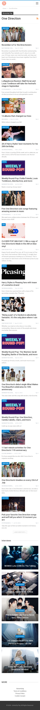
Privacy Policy (20, 693)
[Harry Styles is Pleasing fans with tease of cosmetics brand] (13, 272)
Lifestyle (5, 431)
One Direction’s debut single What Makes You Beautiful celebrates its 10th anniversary (20, 387)
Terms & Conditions (20, 691)
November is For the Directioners (16, 45)
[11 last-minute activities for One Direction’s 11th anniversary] (13, 437)
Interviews (20, 561)
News (4, 162)
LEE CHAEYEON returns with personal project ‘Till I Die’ (20, 642)
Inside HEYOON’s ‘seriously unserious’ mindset (20, 668)
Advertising (20, 688)
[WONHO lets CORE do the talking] (20, 558)
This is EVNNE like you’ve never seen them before (20, 616)
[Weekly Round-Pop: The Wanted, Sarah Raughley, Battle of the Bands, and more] (13, 341)
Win (3, 224)
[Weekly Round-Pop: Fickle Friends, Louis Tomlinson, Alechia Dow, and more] (13, 168)
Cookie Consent (20, 696)
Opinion (5, 99)
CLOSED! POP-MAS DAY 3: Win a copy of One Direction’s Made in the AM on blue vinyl (20, 243)
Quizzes (5, 498)
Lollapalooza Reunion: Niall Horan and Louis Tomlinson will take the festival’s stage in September (19, 83)
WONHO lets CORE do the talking (20, 566)
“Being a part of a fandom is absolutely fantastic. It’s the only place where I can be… (19, 317)
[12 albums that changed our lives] (13, 105)
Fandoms (5, 28)
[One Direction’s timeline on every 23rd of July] (13, 469)
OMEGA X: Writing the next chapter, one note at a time (20, 590)
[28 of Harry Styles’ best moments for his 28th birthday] (13, 133)
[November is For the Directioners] (13, 34)
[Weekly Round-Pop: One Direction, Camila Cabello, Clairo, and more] (13, 406)
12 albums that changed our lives (16, 116)
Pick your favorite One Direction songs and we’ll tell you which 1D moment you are (19, 517)
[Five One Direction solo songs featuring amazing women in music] (13, 198)
